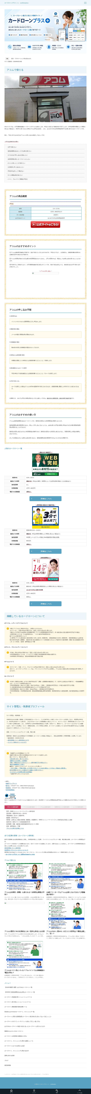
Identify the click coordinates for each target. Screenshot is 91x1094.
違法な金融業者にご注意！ (17, 764)
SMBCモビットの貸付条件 (62, 807)
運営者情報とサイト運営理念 (13, 848)
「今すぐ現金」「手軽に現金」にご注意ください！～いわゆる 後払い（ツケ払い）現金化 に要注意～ (38, 768)
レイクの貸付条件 (78, 807)
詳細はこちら (46, 498)
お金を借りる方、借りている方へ (19, 759)
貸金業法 (8, 787)
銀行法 (8, 785)
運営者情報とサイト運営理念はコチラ (18, 740)
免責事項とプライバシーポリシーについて (16, 850)
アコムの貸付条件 (45, 807)
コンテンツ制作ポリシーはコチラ (17, 742)
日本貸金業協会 (10, 790)
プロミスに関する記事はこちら (15, 828)
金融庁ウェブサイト (11, 783)
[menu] (85, 3)
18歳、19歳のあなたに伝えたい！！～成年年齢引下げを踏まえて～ (28, 762)
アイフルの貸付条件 (29, 807)
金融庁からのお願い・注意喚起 (18, 760)
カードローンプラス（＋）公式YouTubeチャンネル (20, 854)
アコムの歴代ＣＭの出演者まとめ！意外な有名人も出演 (25, 931)
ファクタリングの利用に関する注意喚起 (21, 772)
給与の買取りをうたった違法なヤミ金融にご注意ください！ (26, 770)
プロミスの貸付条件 (12, 807)
